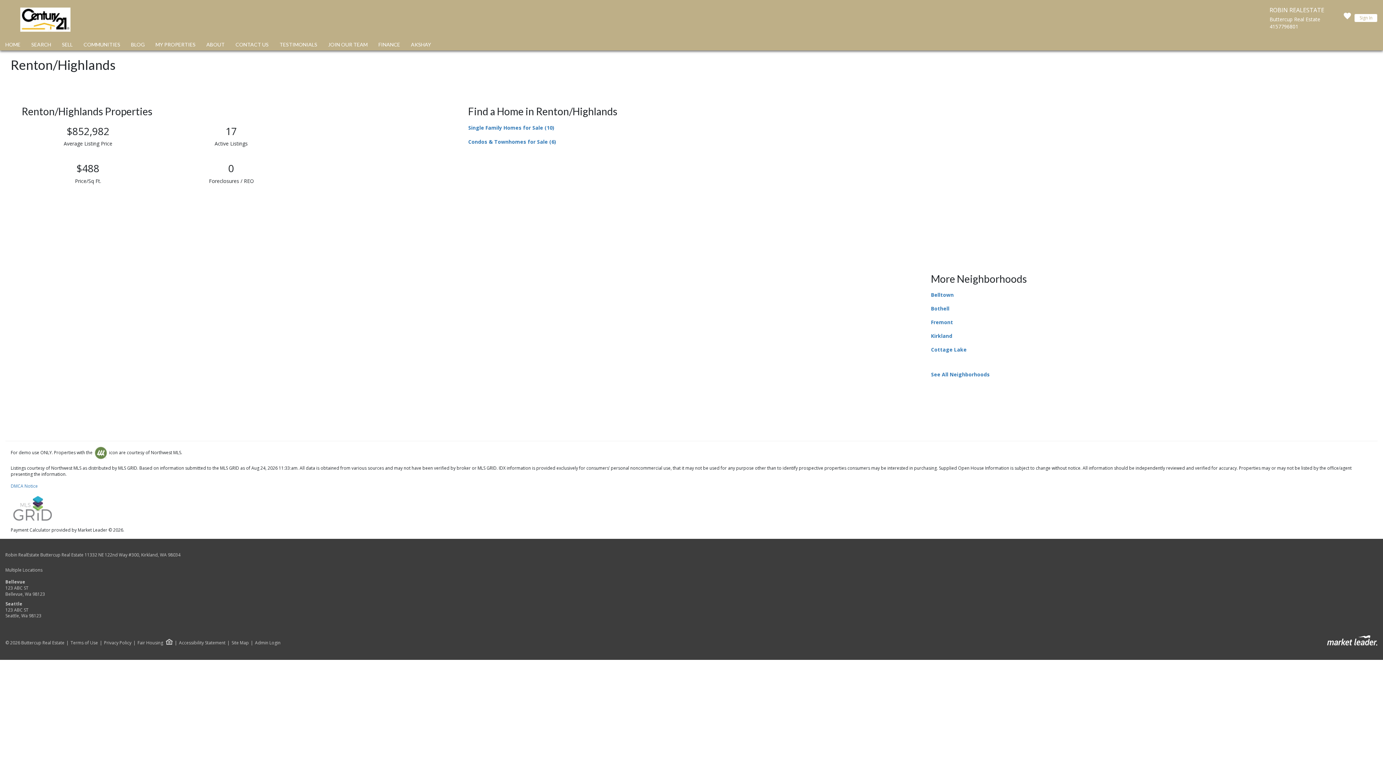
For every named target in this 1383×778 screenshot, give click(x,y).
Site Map (240, 643)
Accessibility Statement (202, 643)
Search (41, 44)
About (215, 44)
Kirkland (941, 335)
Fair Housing (150, 643)
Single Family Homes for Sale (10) (511, 127)
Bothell (940, 308)
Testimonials (298, 44)
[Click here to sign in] (1347, 18)
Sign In (1366, 18)
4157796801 (1284, 26)
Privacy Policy (117, 643)
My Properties (176, 44)
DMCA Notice (24, 486)
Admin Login (268, 643)
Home (13, 44)
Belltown (942, 294)
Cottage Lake (949, 349)
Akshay (421, 44)
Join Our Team (348, 44)
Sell (67, 44)
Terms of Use (84, 643)
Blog (138, 44)
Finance (389, 44)
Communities (102, 44)
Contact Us (252, 44)
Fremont (942, 322)
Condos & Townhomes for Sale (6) (512, 141)
